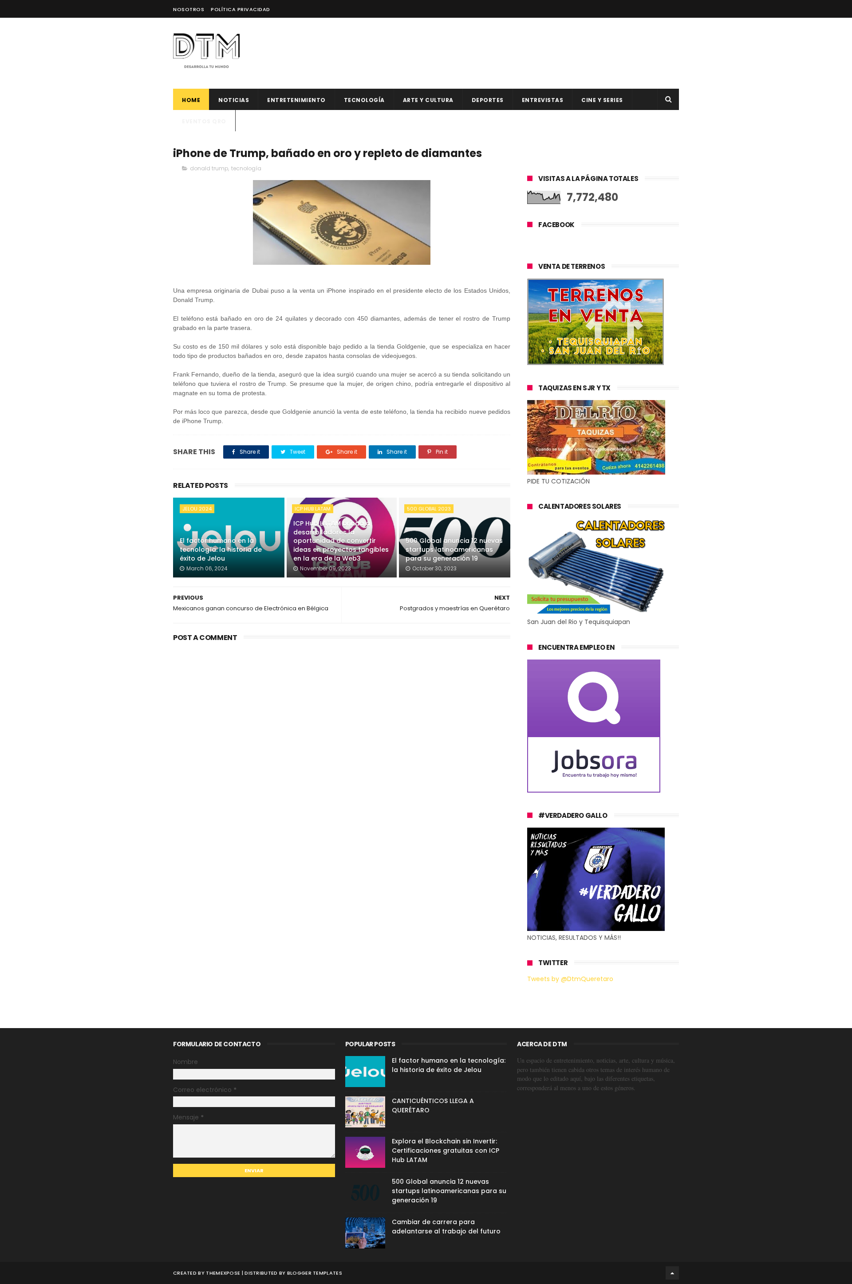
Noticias (233, 100)
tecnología (246, 168)
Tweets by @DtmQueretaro (570, 978)
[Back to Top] (672, 1273)
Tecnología (364, 100)
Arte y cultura (428, 100)
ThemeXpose (223, 1272)
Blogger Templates (314, 1272)
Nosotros (188, 9)
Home (191, 100)
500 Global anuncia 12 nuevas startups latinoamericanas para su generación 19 (454, 549)
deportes (488, 100)
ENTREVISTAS (543, 100)
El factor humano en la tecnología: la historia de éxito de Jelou (221, 549)
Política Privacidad (240, 9)
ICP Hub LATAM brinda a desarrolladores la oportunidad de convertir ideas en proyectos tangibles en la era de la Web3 (341, 540)
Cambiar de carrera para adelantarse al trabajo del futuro (446, 1226)
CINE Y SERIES (602, 100)
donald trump (209, 168)
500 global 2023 (429, 508)
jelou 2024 (197, 508)
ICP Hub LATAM (313, 508)
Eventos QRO (204, 121)
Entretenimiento (296, 100)
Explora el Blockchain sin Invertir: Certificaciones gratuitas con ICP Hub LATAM (445, 1150)
